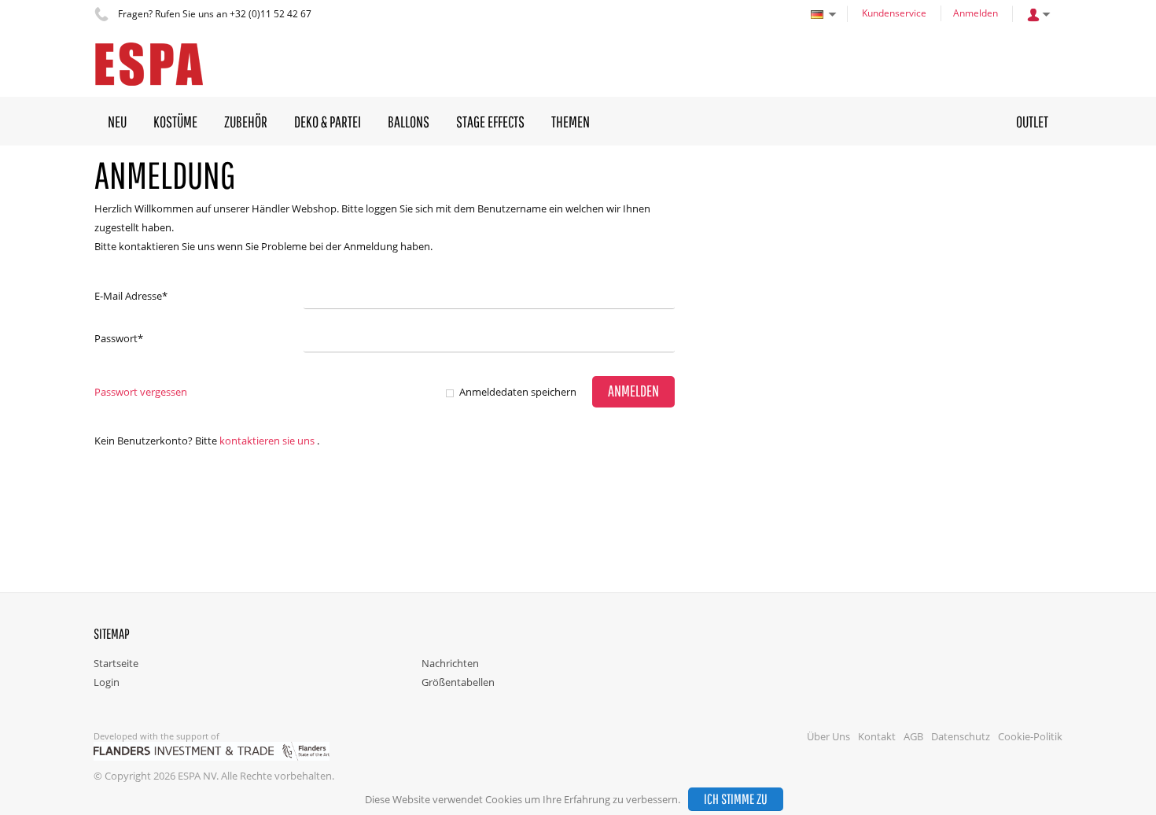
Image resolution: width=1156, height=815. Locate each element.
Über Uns (828, 736)
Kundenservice (894, 13)
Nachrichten (450, 663)
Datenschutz (960, 736)
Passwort (118, 338)
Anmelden (975, 13)
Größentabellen (458, 682)
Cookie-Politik (1030, 736)
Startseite (116, 663)
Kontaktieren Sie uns (267, 440)
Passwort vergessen (140, 392)
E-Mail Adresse (131, 296)
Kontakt (877, 736)
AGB (913, 736)
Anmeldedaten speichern (517, 392)
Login (107, 682)
